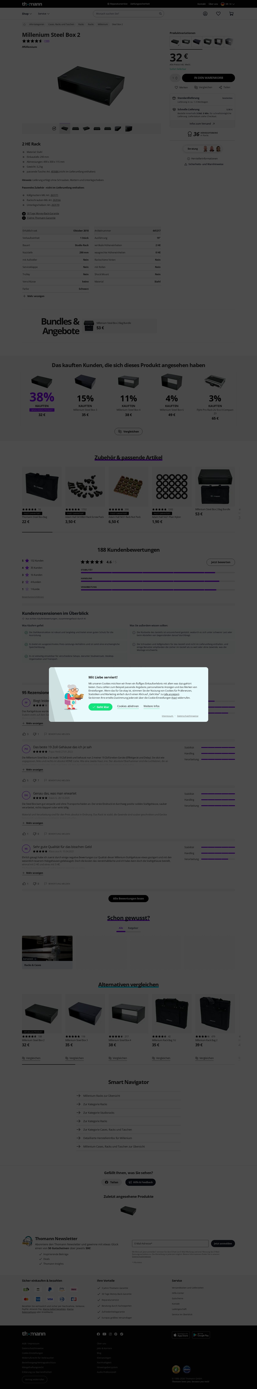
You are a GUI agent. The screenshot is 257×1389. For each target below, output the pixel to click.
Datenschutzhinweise (187, 716)
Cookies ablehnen (128, 706)
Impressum (168, 716)
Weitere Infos (152, 706)
